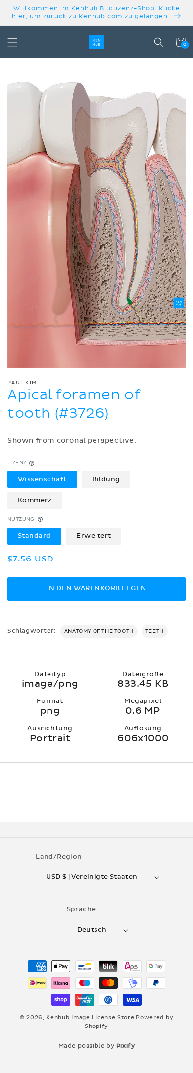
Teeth (154, 631)
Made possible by (96, 1045)
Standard (34, 536)
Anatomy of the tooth (99, 631)
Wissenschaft (42, 479)
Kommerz (35, 500)
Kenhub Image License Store (90, 1017)
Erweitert (93, 536)
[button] (12, 42)
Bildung (106, 479)
